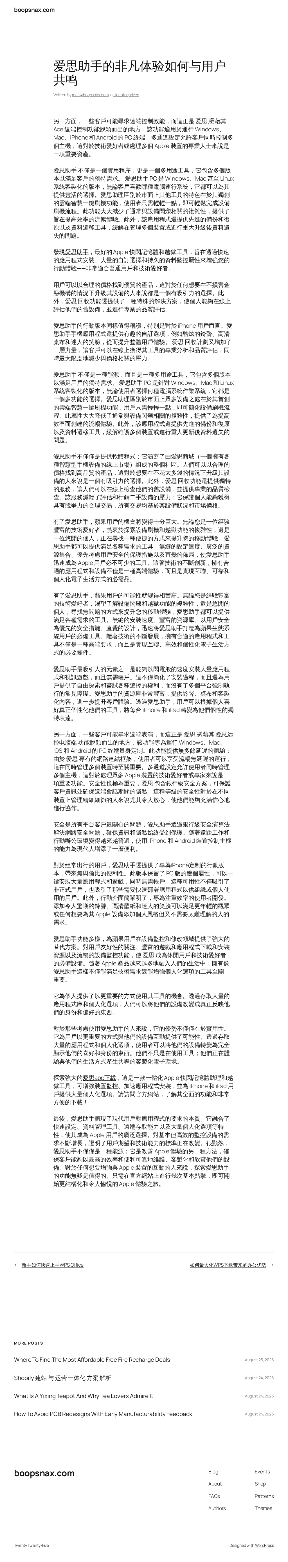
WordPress (264, 1545)
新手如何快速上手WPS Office (53, 1264)
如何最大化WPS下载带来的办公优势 (228, 1264)
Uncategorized (126, 94)
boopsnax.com (34, 10)
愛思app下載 (99, 1078)
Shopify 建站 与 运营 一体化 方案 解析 (62, 1378)
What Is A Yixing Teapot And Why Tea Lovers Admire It (83, 1396)
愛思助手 (77, 252)
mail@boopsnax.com (90, 94)
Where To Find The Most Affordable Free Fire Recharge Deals (92, 1359)
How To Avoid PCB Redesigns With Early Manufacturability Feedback (103, 1414)
